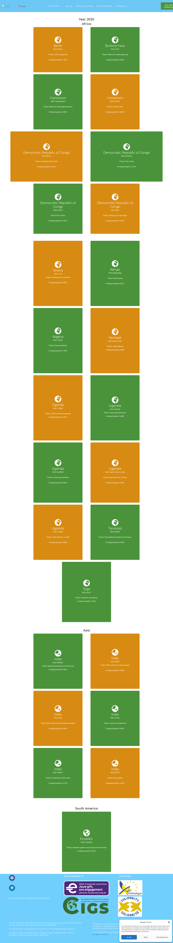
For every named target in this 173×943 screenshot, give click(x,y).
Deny (145, 937)
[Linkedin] (12, 888)
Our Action (54, 6)
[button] (169, 922)
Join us (68, 6)
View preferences (162, 937)
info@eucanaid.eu (101, 934)
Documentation (104, 6)
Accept (129, 937)
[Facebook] (12, 878)
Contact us (121, 6)
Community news (84, 6)
